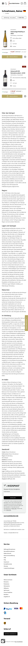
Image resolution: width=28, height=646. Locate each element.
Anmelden (13, 497)
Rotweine (6, 581)
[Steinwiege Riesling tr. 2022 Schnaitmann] (5, 38)
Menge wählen (13, 56)
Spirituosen (6, 590)
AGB (5, 557)
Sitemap (6, 566)
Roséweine (6, 584)
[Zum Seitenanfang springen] (14, 645)
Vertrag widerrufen (11, 633)
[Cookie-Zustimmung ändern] (3, 641)
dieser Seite (14, 508)
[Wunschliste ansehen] (22, 3)
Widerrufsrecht (7, 553)
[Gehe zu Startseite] (14, 3)
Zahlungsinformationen (9, 549)
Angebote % (7, 596)
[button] (25, 3)
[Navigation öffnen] (3, 3)
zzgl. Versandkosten (19, 641)
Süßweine (6, 588)
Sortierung (10, 17)
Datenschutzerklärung (9, 555)
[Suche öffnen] (6, 3)
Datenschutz (8, 510)
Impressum (6, 562)
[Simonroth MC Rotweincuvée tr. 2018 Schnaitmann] (5, 78)
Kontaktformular (8, 564)
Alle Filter (21, 17)
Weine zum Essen (8, 579)
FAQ (5, 559)
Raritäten (6, 594)
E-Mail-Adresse (7, 491)
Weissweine (7, 586)
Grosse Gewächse (8, 592)
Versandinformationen (9, 551)
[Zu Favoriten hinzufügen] (25, 56)
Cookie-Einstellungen (9, 568)
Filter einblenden (26, 324)
